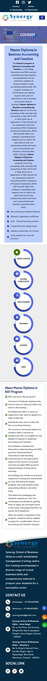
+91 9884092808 (31, 10)
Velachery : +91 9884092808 (25, 609)
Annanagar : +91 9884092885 (25, 602)
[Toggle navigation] (42, 18)
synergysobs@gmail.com (24, 615)
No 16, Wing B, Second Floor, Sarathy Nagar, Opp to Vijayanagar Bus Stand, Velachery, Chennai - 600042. (26, 650)
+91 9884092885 (15, 10)
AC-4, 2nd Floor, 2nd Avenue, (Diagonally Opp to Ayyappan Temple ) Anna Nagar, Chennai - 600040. (26, 629)
